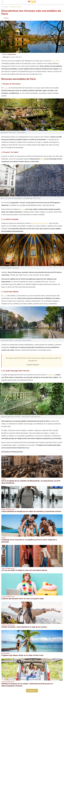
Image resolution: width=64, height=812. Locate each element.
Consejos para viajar (7, 509)
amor (22, 209)
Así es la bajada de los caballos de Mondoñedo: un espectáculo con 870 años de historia (30, 482)
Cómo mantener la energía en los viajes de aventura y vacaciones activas (31, 511)
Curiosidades (4, 6)
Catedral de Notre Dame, (40, 223)
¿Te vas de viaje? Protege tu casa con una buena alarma (24, 570)
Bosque (6, 88)
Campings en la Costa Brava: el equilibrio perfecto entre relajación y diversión (29, 541)
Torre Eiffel (55, 61)
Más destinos (5, 653)
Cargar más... (32, 690)
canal (5, 295)
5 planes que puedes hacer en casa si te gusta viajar (22, 599)
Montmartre (50, 375)
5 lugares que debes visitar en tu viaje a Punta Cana (22, 655)
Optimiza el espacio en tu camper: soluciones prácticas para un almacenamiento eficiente (27, 685)
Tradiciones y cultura (15, 6)
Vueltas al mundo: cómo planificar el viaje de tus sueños (24, 627)
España (3, 479)
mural (42, 159)
